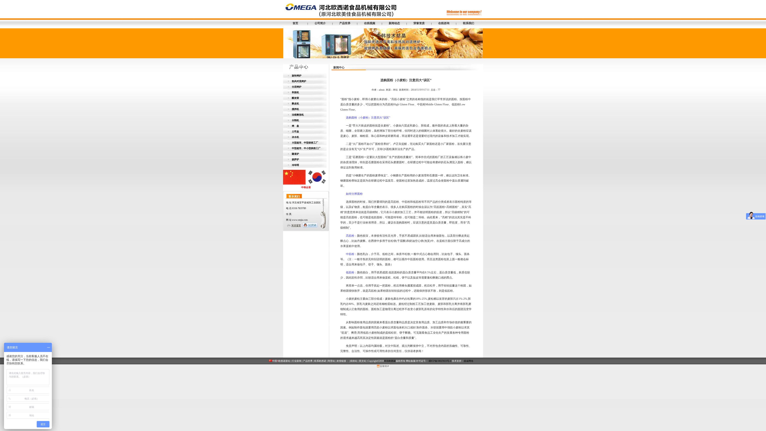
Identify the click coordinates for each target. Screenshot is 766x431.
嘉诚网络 (468, 361)
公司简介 (320, 23)
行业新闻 (296, 361)
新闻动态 (394, 23)
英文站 (362, 361)
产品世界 (344, 23)
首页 (295, 23)
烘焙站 (353, 361)
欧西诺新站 (284, 361)
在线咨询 (443, 23)
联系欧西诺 (320, 361)
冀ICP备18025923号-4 (440, 361)
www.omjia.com (300, 219)
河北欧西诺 (390, 361)
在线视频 (369, 23)
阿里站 (331, 361)
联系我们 (468, 23)
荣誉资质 (419, 23)
